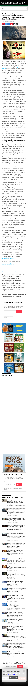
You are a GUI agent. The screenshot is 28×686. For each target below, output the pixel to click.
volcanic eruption (7, 289)
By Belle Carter (15, 540)
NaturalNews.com (7, 267)
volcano (14, 289)
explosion (4, 280)
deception (11, 276)
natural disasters (17, 285)
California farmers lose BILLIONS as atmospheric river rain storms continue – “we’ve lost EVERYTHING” (16, 646)
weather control (6, 291)
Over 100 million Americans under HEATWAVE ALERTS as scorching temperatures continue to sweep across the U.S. (15, 552)
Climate (22, 275)
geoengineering (12, 280)
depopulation (18, 276)
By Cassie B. (15, 570)
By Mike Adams (15, 642)
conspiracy (5, 276)
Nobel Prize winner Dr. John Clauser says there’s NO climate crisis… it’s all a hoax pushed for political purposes (16, 560)
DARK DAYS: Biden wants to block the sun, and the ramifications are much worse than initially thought (16, 545)
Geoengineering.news (8, 258)
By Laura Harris (15, 556)
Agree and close (13, 677)
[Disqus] (14, 396)
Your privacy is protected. (8, 316)
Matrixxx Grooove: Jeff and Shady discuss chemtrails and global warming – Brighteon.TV (15, 583)
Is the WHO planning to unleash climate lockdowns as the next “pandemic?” (15, 621)
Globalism (10, 282)
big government (15, 275)
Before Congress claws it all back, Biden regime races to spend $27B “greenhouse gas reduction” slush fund (15, 597)
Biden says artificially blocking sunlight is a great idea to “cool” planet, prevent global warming (15, 614)
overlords (17, 287)
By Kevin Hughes (16, 585)
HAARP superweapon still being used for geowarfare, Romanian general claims (16, 653)
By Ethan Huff (15, 507)
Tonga (22, 287)
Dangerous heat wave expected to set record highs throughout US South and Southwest (16, 567)
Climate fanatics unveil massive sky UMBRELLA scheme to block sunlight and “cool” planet (16, 520)
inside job (9, 285)
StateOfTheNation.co (8, 264)
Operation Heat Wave (8, 287)
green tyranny (17, 282)
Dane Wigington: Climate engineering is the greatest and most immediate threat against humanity (16, 590)
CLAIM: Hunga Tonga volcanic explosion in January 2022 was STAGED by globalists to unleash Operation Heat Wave (16, 512)
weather (19, 289)
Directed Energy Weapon (9, 278)
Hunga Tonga (9, 283)
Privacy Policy (11, 674)
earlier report (19, 132)
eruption (18, 278)
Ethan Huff (11, 21)
